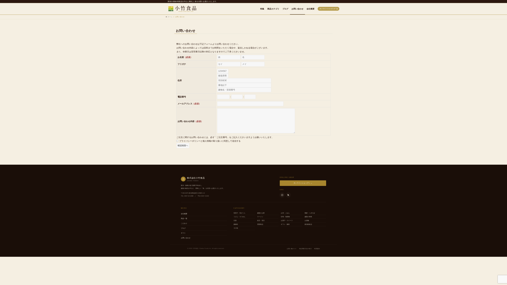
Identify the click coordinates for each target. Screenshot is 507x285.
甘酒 (235, 220)
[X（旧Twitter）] (288, 195)
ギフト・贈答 (285, 224)
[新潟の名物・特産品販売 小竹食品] (184, 8)
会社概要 (184, 214)
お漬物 (307, 220)
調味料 (236, 224)
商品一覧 (184, 218)
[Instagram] (282, 195)
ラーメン (260, 216)
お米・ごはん (285, 213)
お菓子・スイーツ (287, 220)
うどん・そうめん (239, 216)
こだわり (184, 223)
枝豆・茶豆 (261, 220)
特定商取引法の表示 (305, 248)
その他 (236, 228)
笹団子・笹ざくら (239, 213)
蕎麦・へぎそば (310, 213)
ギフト (183, 233)
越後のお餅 (261, 213)
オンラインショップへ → (303, 183)
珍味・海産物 (285, 216)
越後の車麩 (308, 216)
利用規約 (317, 248)
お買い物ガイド (292, 248)
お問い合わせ (185, 238)
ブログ (183, 228)
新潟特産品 (308, 224)
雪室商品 (260, 224)
